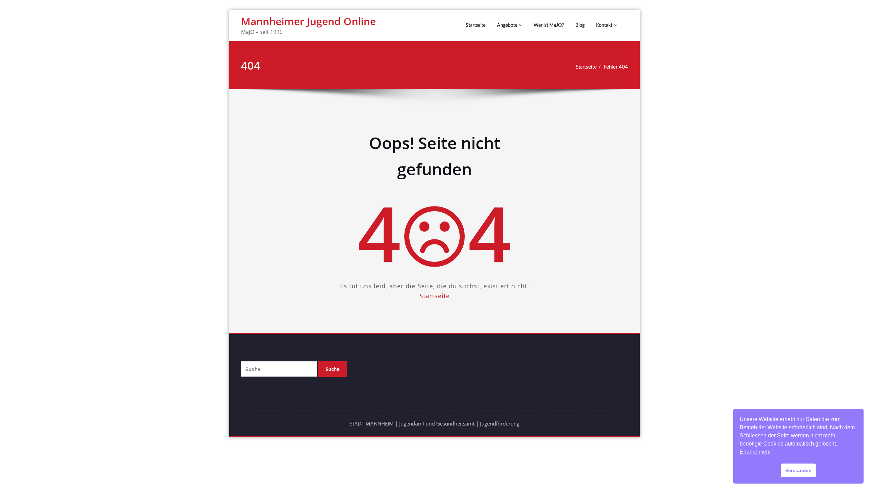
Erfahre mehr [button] (755, 452)
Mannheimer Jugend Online (308, 21)
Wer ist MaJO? (549, 25)
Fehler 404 (616, 67)
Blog (580, 25)
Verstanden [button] (798, 470)
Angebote (507, 25)
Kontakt (604, 25)
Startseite (475, 25)
